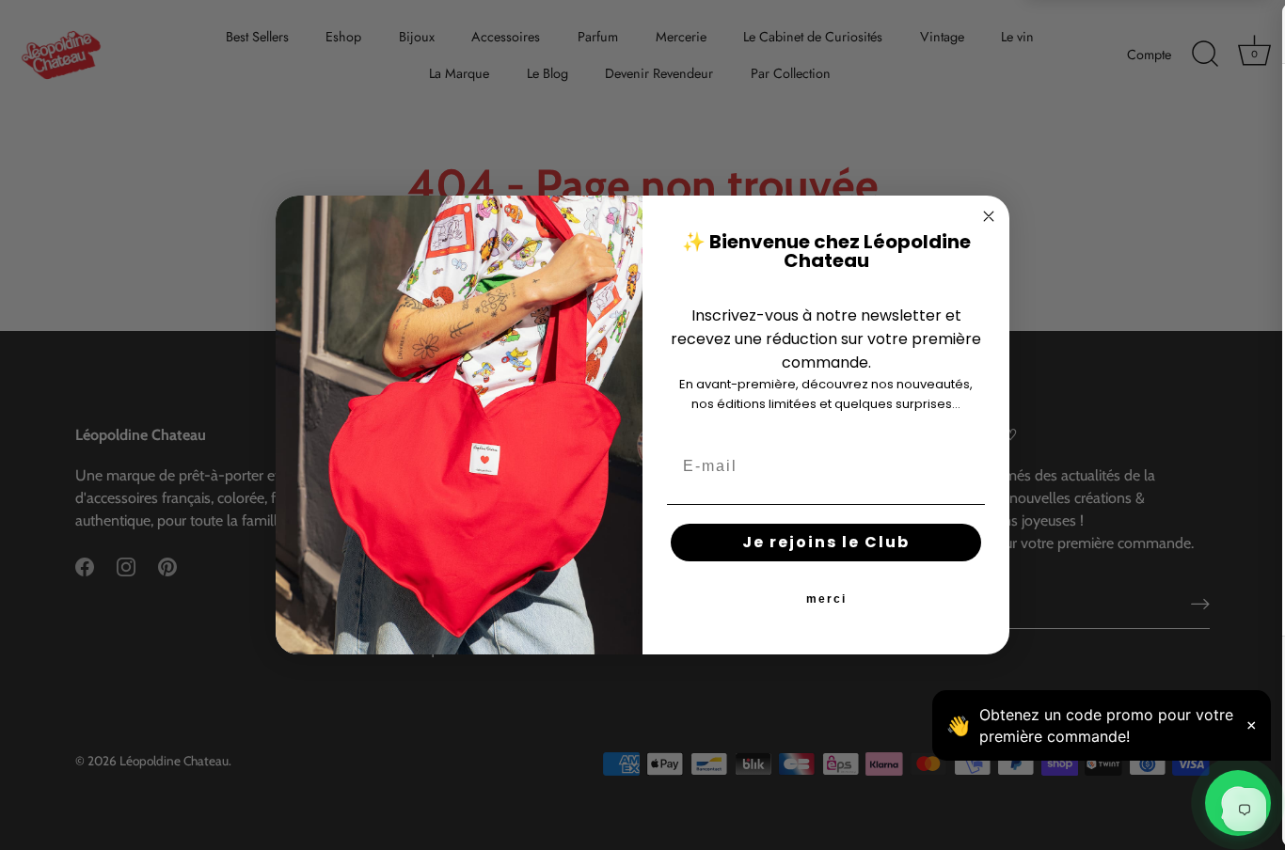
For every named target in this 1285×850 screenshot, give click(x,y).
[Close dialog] (988, 216)
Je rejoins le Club (826, 542)
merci (826, 599)
